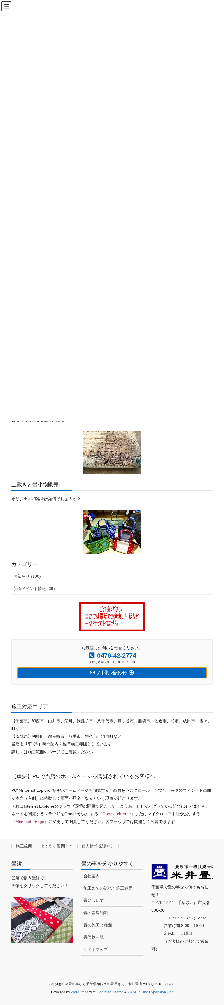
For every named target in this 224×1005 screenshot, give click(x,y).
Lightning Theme (110, 992)
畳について (93, 900)
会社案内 (91, 876)
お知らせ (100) (27, 576)
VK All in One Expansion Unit (150, 992)
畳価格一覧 (93, 937)
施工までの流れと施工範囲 (107, 888)
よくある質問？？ (57, 846)
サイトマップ (95, 949)
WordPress (79, 992)
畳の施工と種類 (97, 925)
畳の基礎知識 (95, 912)
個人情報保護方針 (98, 846)
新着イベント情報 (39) (34, 588)
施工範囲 (24, 846)
